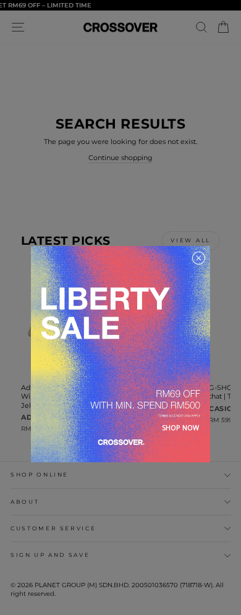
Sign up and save (50, 554)
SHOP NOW (180, 427)
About (25, 501)
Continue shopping (120, 157)
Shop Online (40, 474)
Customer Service (53, 528)
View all (191, 240)
